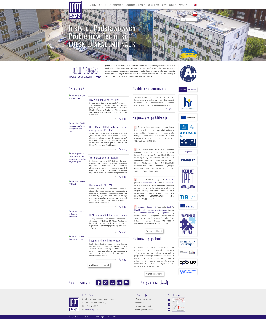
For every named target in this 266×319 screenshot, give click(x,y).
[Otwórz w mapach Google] (178, 304)
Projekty (188, 152)
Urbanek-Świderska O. (148, 213)
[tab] (183, 89)
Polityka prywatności (143, 306)
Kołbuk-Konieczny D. (150, 210)
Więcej (123, 118)
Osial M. (170, 207)
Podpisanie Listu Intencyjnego (105, 240)
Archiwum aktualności (99, 265)
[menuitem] (96, 5)
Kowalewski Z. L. (149, 182)
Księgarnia (149, 282)
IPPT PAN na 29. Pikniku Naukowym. (108, 215)
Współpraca (104, 157)
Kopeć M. (169, 182)
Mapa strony (139, 303)
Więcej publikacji (154, 230)
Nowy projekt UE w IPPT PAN (104, 99)
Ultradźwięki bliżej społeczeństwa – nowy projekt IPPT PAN (108, 128)
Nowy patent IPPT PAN (101, 185)
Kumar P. (169, 179)
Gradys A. (163, 210)
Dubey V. (141, 179)
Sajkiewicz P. (167, 213)
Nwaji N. (137, 210)
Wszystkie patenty (154, 273)
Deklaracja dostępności (144, 310)
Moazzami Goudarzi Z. (147, 207)
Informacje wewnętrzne (144, 299)
